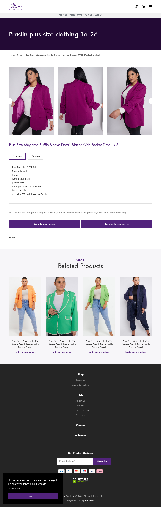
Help (80, 395)
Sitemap (80, 415)
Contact (80, 425)
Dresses (80, 379)
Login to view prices (44, 224)
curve (83, 212)
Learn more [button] (14, 488)
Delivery (35, 156)
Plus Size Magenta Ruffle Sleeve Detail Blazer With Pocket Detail (25, 344)
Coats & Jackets (65, 212)
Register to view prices (117, 224)
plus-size (91, 212)
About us (80, 400)
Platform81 (90, 500)
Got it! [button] (32, 496)
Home (12, 55)
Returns (80, 405)
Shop (19, 55)
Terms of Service (80, 410)
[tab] (17, 156)
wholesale (102, 212)
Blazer (53, 212)
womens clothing (118, 212)
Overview (17, 156)
